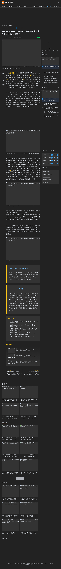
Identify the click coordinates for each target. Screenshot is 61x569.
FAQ (13, 563)
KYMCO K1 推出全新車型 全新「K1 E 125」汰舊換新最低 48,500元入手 (9, 498)
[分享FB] (3, 73)
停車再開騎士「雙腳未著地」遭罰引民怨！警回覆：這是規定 (29, 472)
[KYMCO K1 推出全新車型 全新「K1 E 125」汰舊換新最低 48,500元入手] (10, 491)
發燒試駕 (11, 6)
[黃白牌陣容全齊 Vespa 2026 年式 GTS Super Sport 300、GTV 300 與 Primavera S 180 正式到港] (29, 491)
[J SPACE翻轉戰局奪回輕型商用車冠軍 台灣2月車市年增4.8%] (10, 465)
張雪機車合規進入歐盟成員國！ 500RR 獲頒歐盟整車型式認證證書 (24, 322)
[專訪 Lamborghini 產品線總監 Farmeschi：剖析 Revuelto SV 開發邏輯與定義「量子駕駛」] (11, 356)
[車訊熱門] (58, 87)
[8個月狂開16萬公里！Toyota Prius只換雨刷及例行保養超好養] (10, 392)
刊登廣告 (9, 563)
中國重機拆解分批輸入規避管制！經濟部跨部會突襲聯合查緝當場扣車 (23, 329)
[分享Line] (3, 76)
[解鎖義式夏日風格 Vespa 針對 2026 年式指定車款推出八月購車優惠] (29, 525)
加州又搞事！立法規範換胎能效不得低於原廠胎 (29, 400)
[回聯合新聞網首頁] (3, 2)
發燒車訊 (6, 25)
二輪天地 (49, 6)
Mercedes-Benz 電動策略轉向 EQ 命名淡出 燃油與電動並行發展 (29, 455)
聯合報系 (37, 563)
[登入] (56, 2)
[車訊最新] (58, 55)
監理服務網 (45, 182)
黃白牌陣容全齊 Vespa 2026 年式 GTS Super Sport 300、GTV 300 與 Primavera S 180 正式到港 (29, 498)
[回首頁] (8, 2)
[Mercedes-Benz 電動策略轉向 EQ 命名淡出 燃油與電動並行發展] (29, 448)
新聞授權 (20, 563)
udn (2, 25)
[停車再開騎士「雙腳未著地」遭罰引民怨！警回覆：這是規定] (29, 465)
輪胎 (14, 28)
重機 (22, 28)
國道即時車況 (46, 172)
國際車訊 (19, 6)
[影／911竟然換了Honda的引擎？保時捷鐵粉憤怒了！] (29, 431)
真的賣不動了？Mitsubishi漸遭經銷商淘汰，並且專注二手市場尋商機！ (10, 438)
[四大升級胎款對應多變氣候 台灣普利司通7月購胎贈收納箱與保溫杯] (11, 362)
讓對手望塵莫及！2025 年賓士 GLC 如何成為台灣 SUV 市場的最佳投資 (10, 455)
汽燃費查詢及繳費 (47, 179)
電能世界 (26, 6)
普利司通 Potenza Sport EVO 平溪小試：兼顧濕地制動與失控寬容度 (26, 349)
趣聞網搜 (41, 6)
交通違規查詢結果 (47, 177)
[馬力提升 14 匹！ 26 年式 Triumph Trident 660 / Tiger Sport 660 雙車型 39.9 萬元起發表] (10, 525)
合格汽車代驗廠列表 (47, 174)
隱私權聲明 (32, 563)
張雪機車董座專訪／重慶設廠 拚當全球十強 (22, 337)
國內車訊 (4, 6)
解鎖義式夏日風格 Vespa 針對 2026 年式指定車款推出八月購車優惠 (23, 326)
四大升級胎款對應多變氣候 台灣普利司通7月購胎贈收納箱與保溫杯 (27, 362)
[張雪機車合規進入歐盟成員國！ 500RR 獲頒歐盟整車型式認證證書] (10, 508)
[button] (58, 2)
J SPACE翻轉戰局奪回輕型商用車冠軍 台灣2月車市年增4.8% (10, 472)
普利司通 (4, 28)
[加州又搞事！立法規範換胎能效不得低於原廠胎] (29, 392)
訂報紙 (42, 563)
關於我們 (46, 563)
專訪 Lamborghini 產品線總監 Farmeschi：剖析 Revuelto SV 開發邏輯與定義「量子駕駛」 (27, 355)
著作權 (28, 563)
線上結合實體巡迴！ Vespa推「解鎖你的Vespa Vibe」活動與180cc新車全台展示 (23, 333)
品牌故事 (56, 6)
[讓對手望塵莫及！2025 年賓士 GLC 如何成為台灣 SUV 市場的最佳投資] (10, 448)
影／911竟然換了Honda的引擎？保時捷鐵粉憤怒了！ (28, 438)
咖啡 (18, 28)
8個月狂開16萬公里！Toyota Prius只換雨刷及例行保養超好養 (10, 400)
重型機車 (10, 28)
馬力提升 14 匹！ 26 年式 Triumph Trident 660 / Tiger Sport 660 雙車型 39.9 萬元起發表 (10, 533)
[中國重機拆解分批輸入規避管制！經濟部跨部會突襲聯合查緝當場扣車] (29, 508)
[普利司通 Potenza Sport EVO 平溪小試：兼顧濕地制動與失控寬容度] (11, 350)
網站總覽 (51, 563)
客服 (16, 563)
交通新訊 (34, 6)
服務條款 (24, 563)
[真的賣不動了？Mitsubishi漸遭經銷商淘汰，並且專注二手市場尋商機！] (10, 431)
